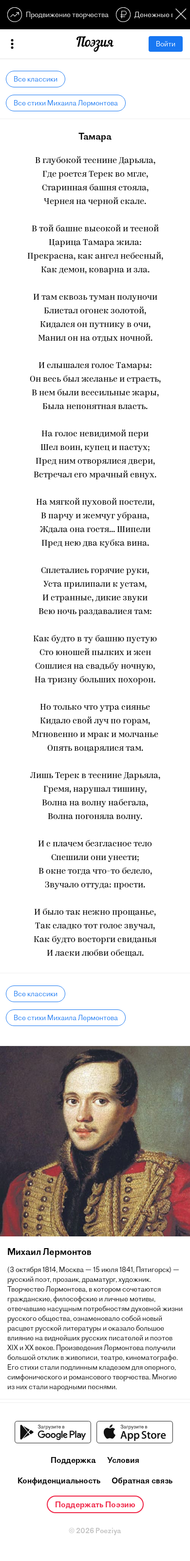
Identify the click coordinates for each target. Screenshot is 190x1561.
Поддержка (73, 1460)
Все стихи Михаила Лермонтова (66, 103)
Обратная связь (142, 1480)
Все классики (35, 79)
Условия (123, 1460)
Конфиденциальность (59, 1480)
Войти (165, 44)
